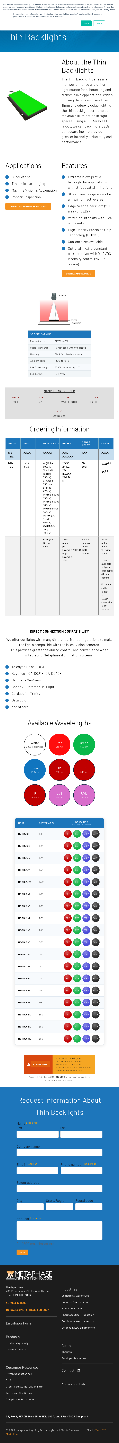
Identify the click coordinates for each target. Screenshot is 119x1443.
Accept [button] (86, 23)
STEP (86, 834)
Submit (22, 1252)
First (19, 1127)
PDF (68, 834)
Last (62, 1127)
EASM (95, 834)
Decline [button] (99, 23)
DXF (77, 834)
